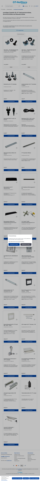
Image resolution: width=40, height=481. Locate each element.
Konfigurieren (26, 478)
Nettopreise (26, 244)
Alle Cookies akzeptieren (34, 478)
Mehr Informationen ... (4, 480)
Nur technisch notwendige (17, 478)
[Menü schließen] (31, 236)
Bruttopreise (14, 244)
